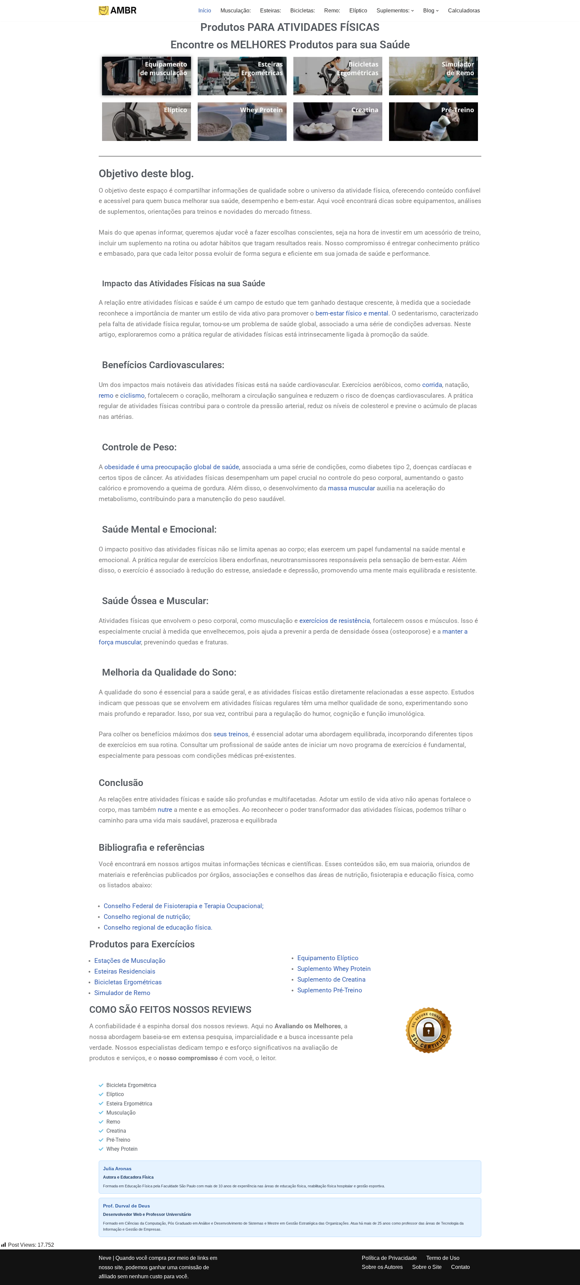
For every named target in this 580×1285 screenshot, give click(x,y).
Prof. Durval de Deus (126, 1205)
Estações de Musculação (129, 961)
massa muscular (351, 488)
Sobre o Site (427, 1267)
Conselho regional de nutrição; (147, 917)
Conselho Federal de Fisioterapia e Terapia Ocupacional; (183, 906)
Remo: (332, 10)
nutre (165, 809)
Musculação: (236, 10)
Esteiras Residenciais (124, 971)
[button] (412, 10)
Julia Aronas (117, 1168)
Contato (460, 1267)
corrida (432, 385)
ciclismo (132, 395)
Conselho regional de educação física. (158, 927)
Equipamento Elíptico (327, 958)
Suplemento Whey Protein (334, 969)
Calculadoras (464, 10)
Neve (105, 1258)
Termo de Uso (443, 1258)
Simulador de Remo (122, 993)
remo (106, 395)
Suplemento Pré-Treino (329, 990)
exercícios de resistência (334, 621)
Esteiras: (270, 10)
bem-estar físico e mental (352, 313)
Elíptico (358, 10)
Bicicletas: (302, 10)
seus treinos (230, 734)
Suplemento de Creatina (331, 979)
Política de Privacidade (389, 1258)
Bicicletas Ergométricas (128, 982)
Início (204, 10)
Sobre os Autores (382, 1267)
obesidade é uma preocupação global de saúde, (172, 467)
